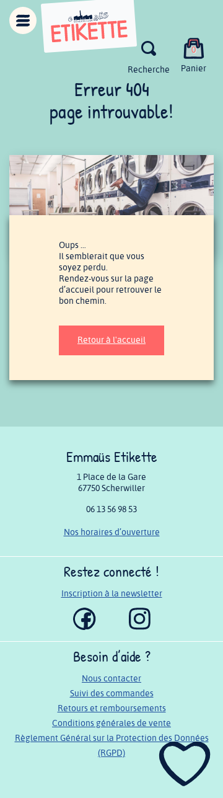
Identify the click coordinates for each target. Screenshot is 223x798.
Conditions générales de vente (111, 723)
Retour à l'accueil (111, 340)
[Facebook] (84, 627)
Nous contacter (111, 678)
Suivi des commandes (112, 693)
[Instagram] (140, 627)
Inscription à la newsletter (111, 593)
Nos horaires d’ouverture (112, 532)
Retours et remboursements (112, 708)
